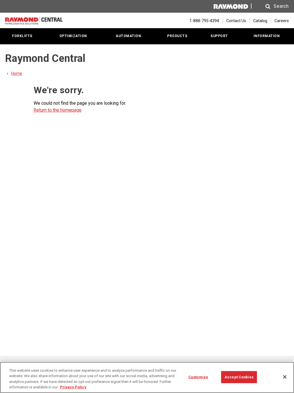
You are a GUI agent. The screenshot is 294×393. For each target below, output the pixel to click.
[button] (271, 6)
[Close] (284, 377)
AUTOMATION (128, 36)
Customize (198, 377)
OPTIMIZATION (73, 36)
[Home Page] (34, 20)
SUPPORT (219, 36)
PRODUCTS (177, 36)
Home (16, 73)
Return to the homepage (58, 110)
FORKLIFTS (22, 36)
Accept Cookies (239, 377)
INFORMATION (267, 36)
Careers (281, 20)
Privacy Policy (73, 387)
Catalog (260, 20)
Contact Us (236, 20)
